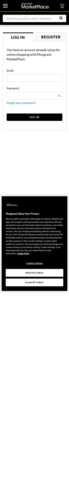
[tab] (18, 36)
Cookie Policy (23, 253)
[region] (34, 243)
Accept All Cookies (34, 282)
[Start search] (62, 18)
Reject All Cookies (34, 272)
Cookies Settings (34, 263)
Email (10, 70)
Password (13, 88)
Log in (35, 117)
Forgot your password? (21, 102)
